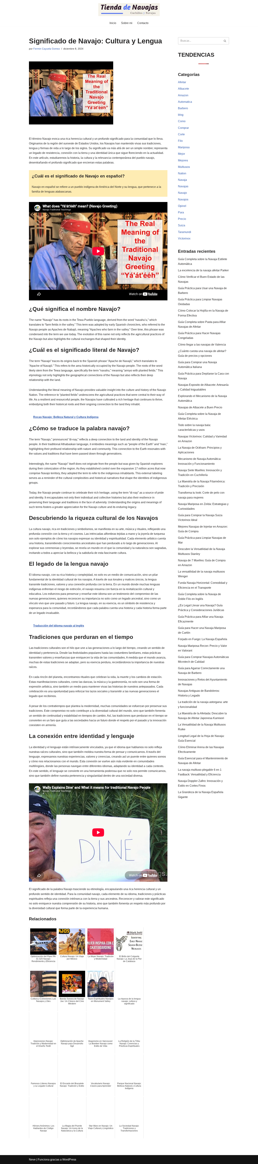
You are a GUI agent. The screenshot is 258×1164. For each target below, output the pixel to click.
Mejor (181, 153)
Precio (182, 218)
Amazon (183, 95)
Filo (180, 140)
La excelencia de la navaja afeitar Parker (203, 270)
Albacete (183, 88)
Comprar (183, 127)
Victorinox (184, 238)
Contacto (142, 23)
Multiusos (184, 166)
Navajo (182, 192)
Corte (181, 134)
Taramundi (184, 232)
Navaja (182, 179)
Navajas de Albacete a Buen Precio (200, 407)
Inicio (113, 23)
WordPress (69, 1159)
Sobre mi (126, 23)
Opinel (182, 205)
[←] (129, 9)
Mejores (183, 160)
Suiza (181, 225)
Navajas (183, 186)
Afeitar (182, 82)
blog (180, 114)
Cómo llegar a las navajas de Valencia (202, 344)
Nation (182, 173)
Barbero (183, 108)
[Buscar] (225, 40)
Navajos (183, 199)
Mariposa (184, 147)
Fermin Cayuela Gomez (46, 48)
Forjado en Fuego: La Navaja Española (202, 639)
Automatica (185, 101)
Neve (32, 1159)
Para (181, 212)
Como (182, 121)
